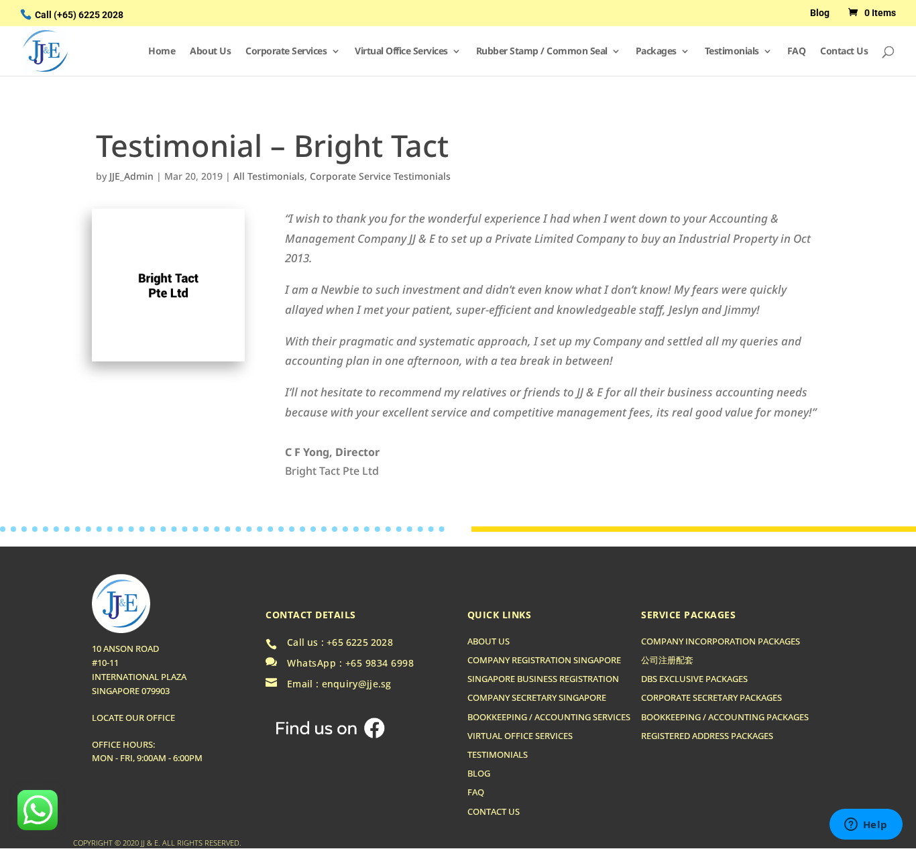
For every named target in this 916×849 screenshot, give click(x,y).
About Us (210, 51)
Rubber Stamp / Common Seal (542, 51)
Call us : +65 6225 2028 (340, 642)
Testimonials (732, 51)
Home (161, 51)
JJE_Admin (131, 176)
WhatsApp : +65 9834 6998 (350, 663)
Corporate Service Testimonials (380, 176)
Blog (819, 13)
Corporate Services (286, 51)
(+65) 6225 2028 (88, 14)
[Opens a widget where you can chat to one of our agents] (866, 825)
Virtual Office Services (401, 51)
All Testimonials (268, 176)
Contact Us (844, 51)
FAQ (796, 51)
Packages (656, 51)
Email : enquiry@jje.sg (339, 684)
